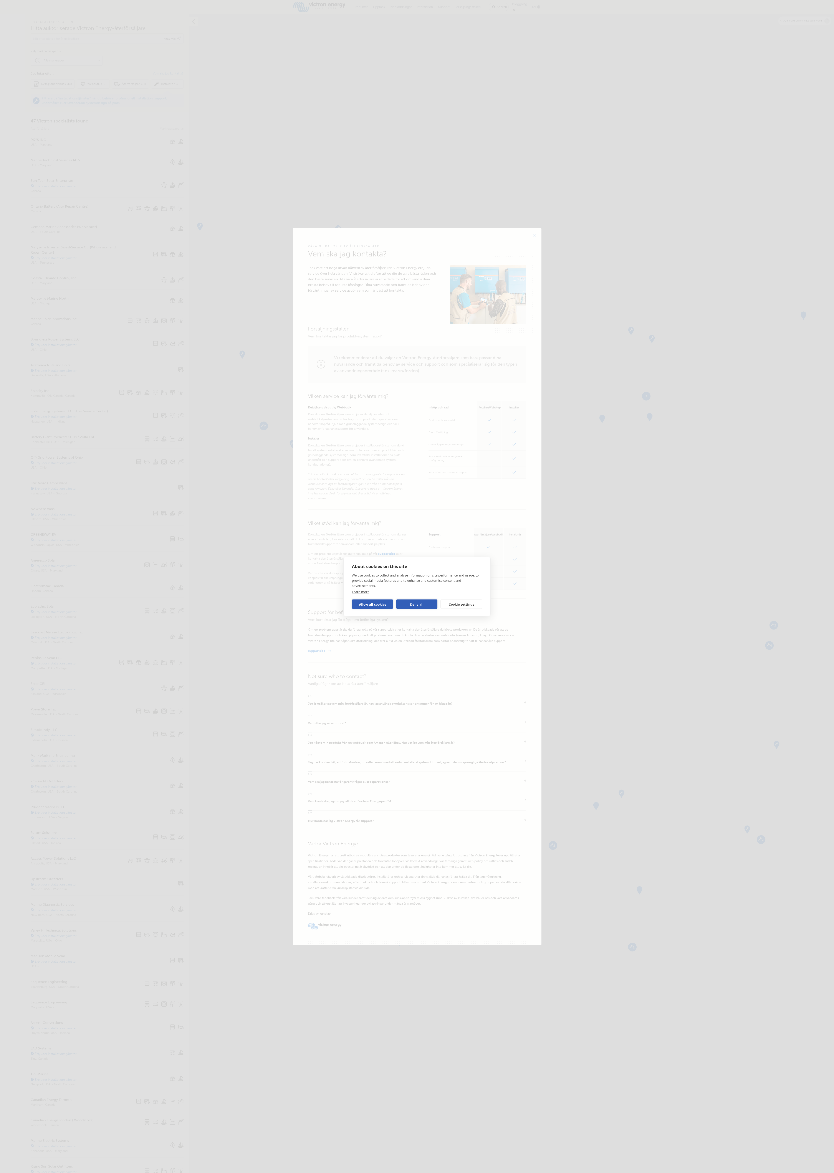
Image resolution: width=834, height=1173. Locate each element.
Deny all (417, 604)
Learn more (360, 592)
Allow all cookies (372, 604)
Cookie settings (461, 604)
